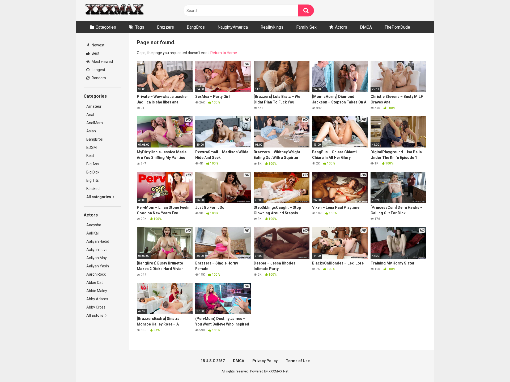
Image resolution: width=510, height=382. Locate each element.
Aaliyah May (96, 258)
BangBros (196, 27)
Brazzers (165, 27)
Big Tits (92, 180)
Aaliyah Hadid (97, 241)
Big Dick (92, 172)
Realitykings (272, 27)
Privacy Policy (265, 361)
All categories (99, 197)
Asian (91, 131)
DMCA (366, 27)
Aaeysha (93, 225)
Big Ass (92, 164)
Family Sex (306, 27)
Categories (106, 27)
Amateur (93, 106)
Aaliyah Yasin (97, 266)
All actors (95, 315)
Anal (90, 114)
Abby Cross (95, 307)
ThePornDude (397, 27)
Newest (97, 45)
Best (95, 53)
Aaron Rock (96, 274)
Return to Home (223, 53)
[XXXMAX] (114, 10)
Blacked (93, 188)
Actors (341, 27)
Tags (139, 27)
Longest (98, 70)
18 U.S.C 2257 (213, 361)
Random (98, 78)
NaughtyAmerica (233, 27)
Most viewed (102, 61)
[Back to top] (492, 366)
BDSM (91, 147)
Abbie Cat (94, 282)
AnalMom (94, 123)
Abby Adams (97, 299)
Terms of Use (298, 361)
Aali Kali (92, 233)
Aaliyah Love (97, 250)
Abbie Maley (96, 291)
